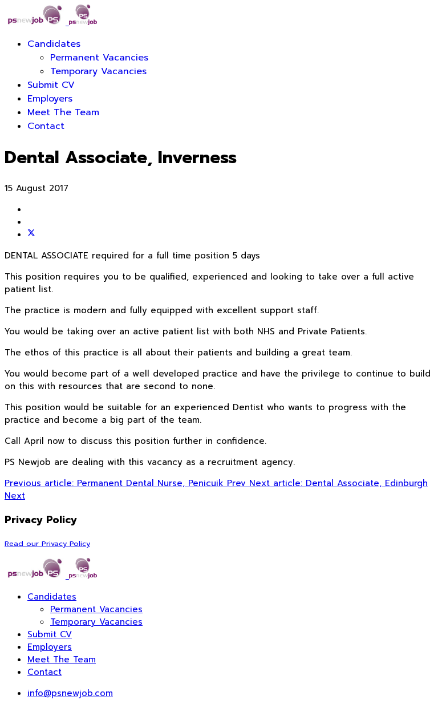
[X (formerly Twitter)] (31, 234)
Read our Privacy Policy (47, 543)
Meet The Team (63, 112)
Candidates (53, 44)
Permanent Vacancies (99, 57)
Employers (49, 99)
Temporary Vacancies (98, 71)
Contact (45, 126)
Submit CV (51, 85)
